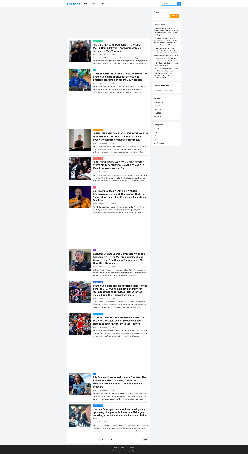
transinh (95, 54)
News (156, 139)
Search (156, 12)
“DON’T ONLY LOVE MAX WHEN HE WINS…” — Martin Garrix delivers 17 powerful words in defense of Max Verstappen (118, 48)
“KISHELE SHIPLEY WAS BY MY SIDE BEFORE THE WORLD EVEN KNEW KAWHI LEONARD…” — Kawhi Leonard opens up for (119, 165)
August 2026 (158, 102)
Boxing (156, 128)
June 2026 (157, 109)
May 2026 (157, 113)
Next (145, 439)
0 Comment (113, 54)
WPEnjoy (132, 451)
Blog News (73, 3)
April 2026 (157, 117)
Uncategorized (98, 41)
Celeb (156, 132)
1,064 (110, 439)
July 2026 (157, 106)
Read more (142, 92)
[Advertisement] (108, 22)
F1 (94, 70)
